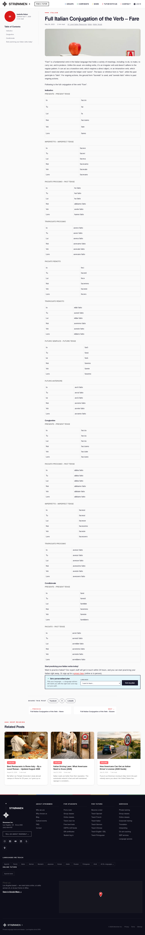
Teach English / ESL (98, 831)
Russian (76, 864)
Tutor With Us (110, 4)
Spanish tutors (8, 874)
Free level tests (69, 824)
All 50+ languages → (107, 864)
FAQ (37, 824)
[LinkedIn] (21, 841)
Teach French (96, 817)
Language (84, 679)
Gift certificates (69, 831)
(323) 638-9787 (7, 827)
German (31, 864)
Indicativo (9, 31)
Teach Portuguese (98, 835)
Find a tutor (68, 810)
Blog (37, 817)
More (96, 4)
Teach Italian (96, 821)
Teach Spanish (96, 813)
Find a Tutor (41, 4)
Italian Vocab (97, 24)
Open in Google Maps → (12, 892)
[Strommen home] (22, 925)
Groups (70, 4)
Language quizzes (125, 839)
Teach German (96, 824)
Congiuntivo (10, 34)
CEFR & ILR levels (70, 828)
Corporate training (125, 821)
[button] (100, 897)
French (15, 864)
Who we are (40, 810)
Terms (133, 927)
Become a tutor (96, 810)
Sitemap (139, 927)
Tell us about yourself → (17, 834)
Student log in (69, 835)
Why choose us (41, 813)
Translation (123, 824)
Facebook (53, 701)
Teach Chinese (96, 828)
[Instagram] (5, 841)
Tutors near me (69, 821)
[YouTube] (15, 841)
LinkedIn (71, 701)
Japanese (50, 864)
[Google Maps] (5, 848)
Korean (59, 864)
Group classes (69, 813)
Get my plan (130, 683)
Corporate (84, 4)
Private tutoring (124, 810)
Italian (54, 13)
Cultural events (41, 821)
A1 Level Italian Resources (77, 24)
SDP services (124, 835)
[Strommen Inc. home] (13, 810)
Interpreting (123, 828)
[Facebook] (10, 841)
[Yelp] (26, 841)
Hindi (95, 864)
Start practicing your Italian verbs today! (19, 42)
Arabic (68, 864)
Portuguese (86, 864)
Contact (126, 4)
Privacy (126, 927)
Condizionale (10, 38)
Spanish (6, 864)
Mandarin (41, 864)
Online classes (69, 817)
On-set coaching (125, 831)
